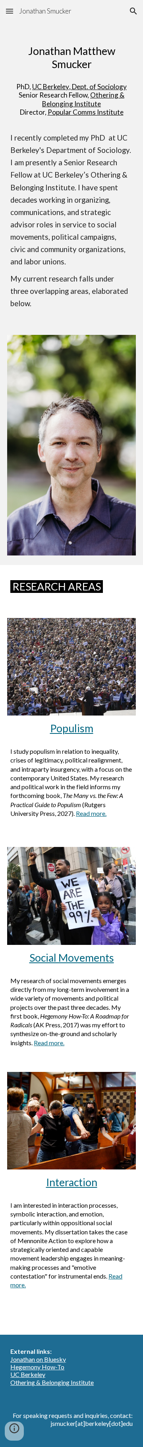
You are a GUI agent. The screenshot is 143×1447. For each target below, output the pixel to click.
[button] (9, 11)
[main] (71, 54)
